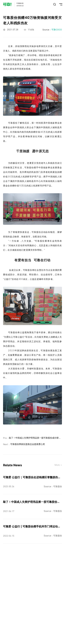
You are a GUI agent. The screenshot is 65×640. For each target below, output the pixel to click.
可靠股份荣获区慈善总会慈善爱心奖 (27, 444)
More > (58, 465)
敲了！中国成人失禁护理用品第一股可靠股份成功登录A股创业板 (35, 438)
